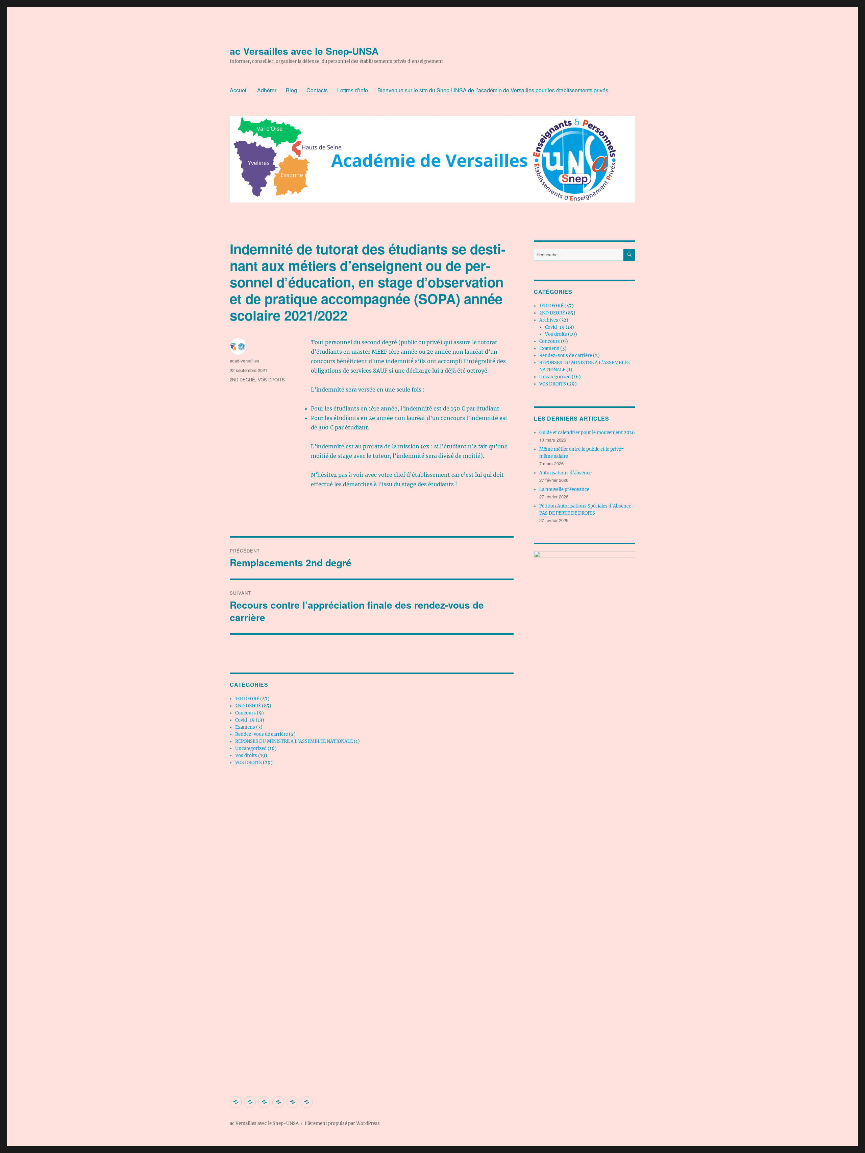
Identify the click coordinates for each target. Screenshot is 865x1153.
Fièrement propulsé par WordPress (342, 1123)
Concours (245, 713)
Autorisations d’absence (565, 473)
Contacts (317, 90)
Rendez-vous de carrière (261, 734)
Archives (548, 320)
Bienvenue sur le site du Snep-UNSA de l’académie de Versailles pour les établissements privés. (493, 90)
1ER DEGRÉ (247, 699)
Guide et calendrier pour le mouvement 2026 (587, 433)
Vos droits (246, 755)
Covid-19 (245, 720)
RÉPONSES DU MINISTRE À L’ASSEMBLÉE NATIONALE (294, 741)
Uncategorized (251, 748)
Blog (291, 90)
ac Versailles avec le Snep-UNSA (304, 51)
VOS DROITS (271, 379)
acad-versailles (244, 360)
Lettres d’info (352, 90)
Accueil (239, 90)
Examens (245, 727)
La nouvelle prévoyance (564, 489)
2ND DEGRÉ (242, 379)
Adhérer (266, 90)
